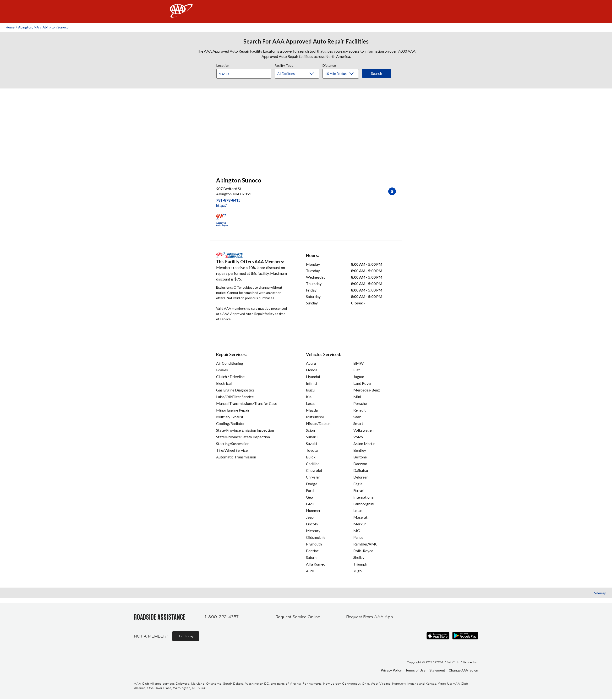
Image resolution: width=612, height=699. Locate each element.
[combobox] (245, 72)
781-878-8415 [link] (228, 200)
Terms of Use (415, 670)
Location (222, 64)
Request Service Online (297, 616)
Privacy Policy (391, 670)
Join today (185, 636)
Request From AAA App (369, 616)
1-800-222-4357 (222, 616)
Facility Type (284, 64)
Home (10, 27)
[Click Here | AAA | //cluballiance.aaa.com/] (181, 14)
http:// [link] (221, 205)
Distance (329, 64)
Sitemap (600, 593)
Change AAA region (463, 670)
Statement (437, 670)
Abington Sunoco (56, 27)
